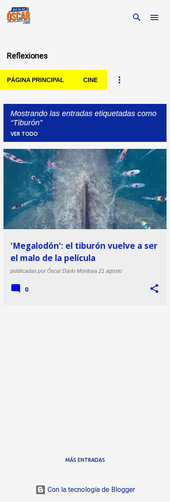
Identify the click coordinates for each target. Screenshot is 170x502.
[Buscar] (137, 17)
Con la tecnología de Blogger (90, 489)
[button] (154, 289)
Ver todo (24, 134)
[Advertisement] (85, 373)
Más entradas (85, 460)
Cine (90, 79)
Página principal (35, 79)
